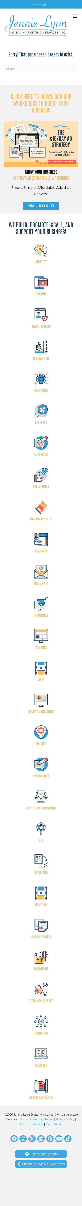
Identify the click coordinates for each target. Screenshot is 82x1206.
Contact (25, 1124)
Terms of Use (28, 1119)
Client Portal (54, 1124)
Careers (38, 1124)
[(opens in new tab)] (41, 143)
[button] (14, 1138)
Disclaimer (46, 1119)
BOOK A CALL (41, 5)
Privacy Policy (65, 1119)
